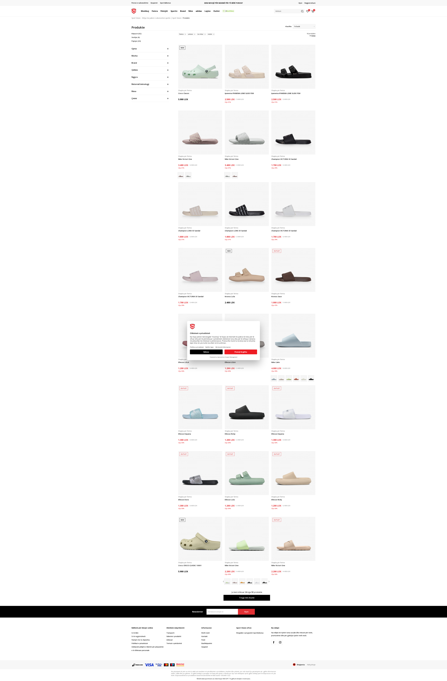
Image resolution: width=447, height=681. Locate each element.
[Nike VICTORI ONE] (242, 582)
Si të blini (135, 633)
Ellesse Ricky (230, 434)
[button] (150, 11)
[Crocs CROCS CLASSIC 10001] (200, 539)
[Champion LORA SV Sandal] (200, 204)
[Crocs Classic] (200, 67)
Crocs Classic (183, 93)
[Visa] (149, 664)
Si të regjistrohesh (139, 636)
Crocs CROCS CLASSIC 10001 (190, 565)
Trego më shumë (246, 597)
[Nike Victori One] (200, 132)
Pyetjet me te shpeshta (141, 640)
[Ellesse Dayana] (200, 407)
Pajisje (136, 41)
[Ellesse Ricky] (247, 407)
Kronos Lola (230, 296)
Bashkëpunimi (206, 643)
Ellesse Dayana (184, 434)
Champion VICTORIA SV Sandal (284, 159)
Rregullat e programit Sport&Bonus (250, 633)
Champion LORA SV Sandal (189, 230)
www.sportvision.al (207, 679)
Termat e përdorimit (174, 643)
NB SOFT (226, 679)
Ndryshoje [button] (311, 664)
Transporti (170, 633)
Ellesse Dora (183, 499)
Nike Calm (275, 362)
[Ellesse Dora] (200, 473)
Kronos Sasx (276, 296)
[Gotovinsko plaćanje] (137, 664)
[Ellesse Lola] (247, 473)
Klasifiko (288, 26)
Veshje (136, 37)
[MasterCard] (166, 664)
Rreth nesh (205, 633)
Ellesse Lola (230, 499)
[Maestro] (172, 664)
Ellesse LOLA (183, 362)
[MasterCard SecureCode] (180, 664)
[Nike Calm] (293, 336)
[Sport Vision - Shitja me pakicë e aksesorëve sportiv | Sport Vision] (134, 11)
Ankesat (169, 640)
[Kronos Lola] (247, 270)
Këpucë (136, 33)
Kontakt (204, 636)
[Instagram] (280, 642)
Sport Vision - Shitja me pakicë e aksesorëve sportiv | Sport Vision (156, 18)
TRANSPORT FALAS (223, 2)
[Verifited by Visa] (159, 664)
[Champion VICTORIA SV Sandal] (293, 132)
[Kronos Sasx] (293, 270)
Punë (203, 640)
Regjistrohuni (310, 3)
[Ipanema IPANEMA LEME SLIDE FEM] (247, 67)
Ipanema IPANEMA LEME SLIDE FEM (239, 93)
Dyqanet (204, 647)
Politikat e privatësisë (140, 643)
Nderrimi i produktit (173, 636)
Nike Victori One (185, 159)
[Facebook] (273, 642)
